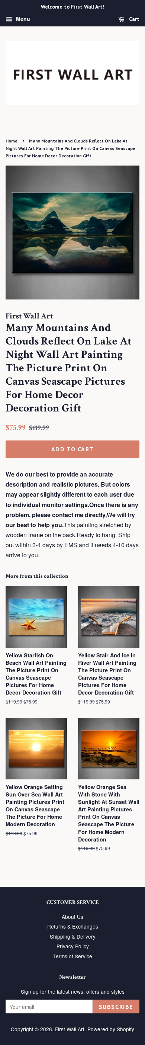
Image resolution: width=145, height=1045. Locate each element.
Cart (133, 19)
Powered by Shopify (110, 1029)
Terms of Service (72, 956)
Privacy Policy (73, 946)
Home (11, 141)
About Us (72, 916)
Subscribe (116, 1006)
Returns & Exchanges (72, 926)
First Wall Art (69, 1029)
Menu (22, 18)
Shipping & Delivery (73, 936)
